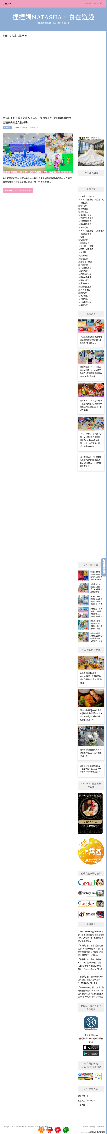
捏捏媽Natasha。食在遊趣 (53, 17)
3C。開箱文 (85, 290)
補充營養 (84, 203)
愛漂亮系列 (84, 283)
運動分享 (84, 293)
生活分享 (84, 296)
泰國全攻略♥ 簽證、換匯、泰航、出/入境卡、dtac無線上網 (90, 980)
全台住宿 (84, 265)
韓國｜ (83, 237)
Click (104, 567)
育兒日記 (84, 209)
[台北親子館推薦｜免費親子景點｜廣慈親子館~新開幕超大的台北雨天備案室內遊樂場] (38, 153)
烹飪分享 (84, 299)
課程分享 (84, 305)
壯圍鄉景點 (84, 243)
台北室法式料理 (86, 246)
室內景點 (7, 128)
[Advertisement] (38, 81)
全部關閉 (90, 196)
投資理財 (84, 240)
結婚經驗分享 (85, 274)
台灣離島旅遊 (85, 268)
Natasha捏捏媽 (21, 128)
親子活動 (84, 228)
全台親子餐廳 (85, 215)
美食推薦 (84, 256)
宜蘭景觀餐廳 (85, 221)
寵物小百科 (84, 280)
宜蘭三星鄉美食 (86, 218)
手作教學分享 (85, 302)
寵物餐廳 (84, 259)
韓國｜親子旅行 (86, 249)
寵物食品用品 (85, 277)
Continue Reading (22, 190)
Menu (8, 4)
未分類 (83, 252)
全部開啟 (81, 196)
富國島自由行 (85, 234)
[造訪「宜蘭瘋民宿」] (90, 1077)
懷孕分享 (84, 206)
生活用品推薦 (85, 287)
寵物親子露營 (85, 224)
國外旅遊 (84, 271)
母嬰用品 (84, 212)
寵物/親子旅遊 (86, 262)
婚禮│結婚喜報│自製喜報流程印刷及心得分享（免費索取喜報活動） (91, 938)
